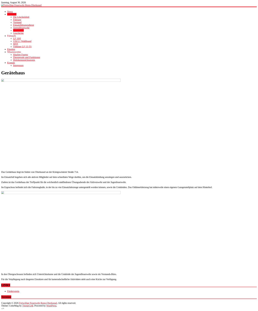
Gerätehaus (18, 30)
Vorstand (17, 22)
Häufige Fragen (20, 54)
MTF (15, 44)
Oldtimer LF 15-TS (22, 46)
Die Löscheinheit (21, 17)
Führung (17, 19)
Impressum (18, 65)
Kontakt (11, 62)
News (10, 11)
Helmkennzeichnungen (24, 60)
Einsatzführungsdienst (23, 25)
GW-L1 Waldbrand (22, 41)
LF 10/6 (17, 38)
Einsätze (11, 49)
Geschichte (18, 33)
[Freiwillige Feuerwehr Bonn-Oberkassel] (129, 5)
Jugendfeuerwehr (21, 27)
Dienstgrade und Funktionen (26, 57)
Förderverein (13, 291)
